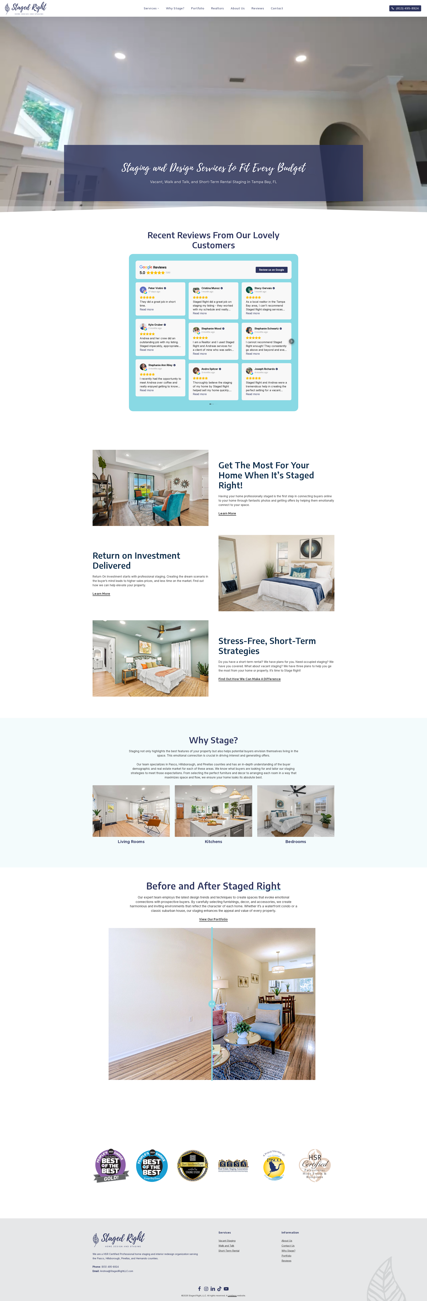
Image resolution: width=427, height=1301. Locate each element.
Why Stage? (288, 1250)
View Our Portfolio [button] (213, 919)
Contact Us (288, 1245)
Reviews (286, 1260)
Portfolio (286, 1255)
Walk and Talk (226, 1245)
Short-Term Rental (229, 1250)
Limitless (232, 1295)
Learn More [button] (227, 513)
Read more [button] (147, 309)
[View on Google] (143, 290)
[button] (135, 341)
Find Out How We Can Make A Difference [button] (250, 679)
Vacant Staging (227, 1240)
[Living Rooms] (131, 811)
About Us (287, 1240)
